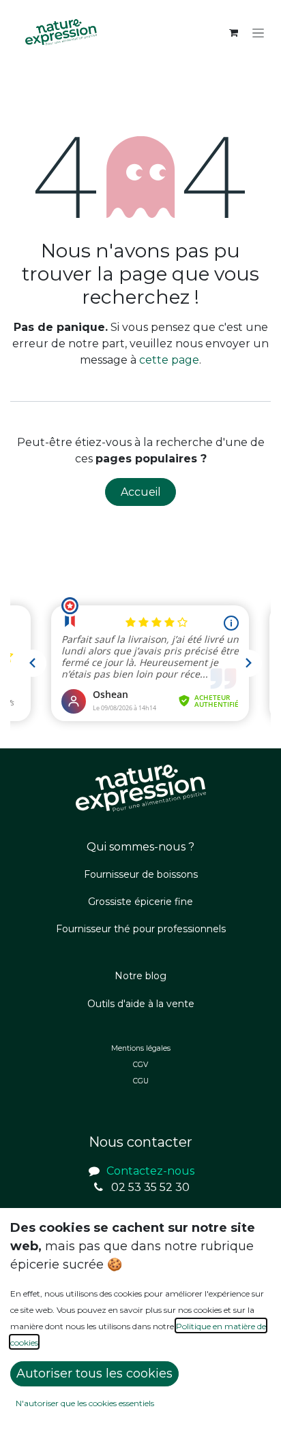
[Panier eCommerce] (233, 32)
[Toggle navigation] (258, 33)
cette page (169, 359)
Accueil (141, 492)
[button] (94, 1373)
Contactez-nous (150, 1170)
